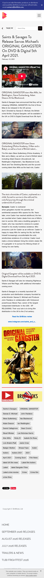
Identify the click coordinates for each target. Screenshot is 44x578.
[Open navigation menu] (39, 15)
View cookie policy (31, 575)
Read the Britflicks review (22, 317)
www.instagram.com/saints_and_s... (22, 322)
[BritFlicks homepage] (18, 15)
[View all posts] (2, 28)
